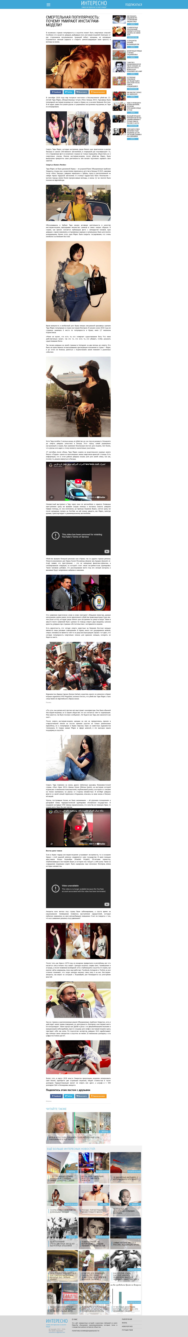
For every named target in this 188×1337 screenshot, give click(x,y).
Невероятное (127, 1326)
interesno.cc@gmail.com (57, 1332)
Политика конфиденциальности (85, 1331)
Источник (48, 1101)
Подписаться (133, 5)
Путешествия (127, 1330)
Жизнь (124, 1323)
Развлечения (127, 1319)
